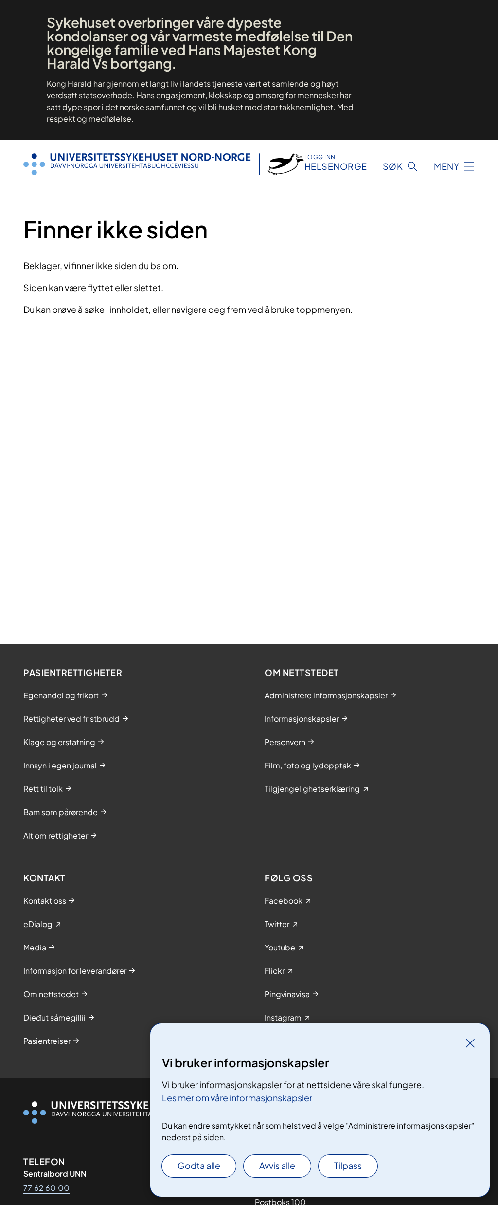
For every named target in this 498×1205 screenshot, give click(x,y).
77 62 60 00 (46, 1188)
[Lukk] (470, 1043)
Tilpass (348, 1165)
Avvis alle (277, 1165)
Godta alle (199, 1165)
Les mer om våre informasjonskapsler (237, 1097)
